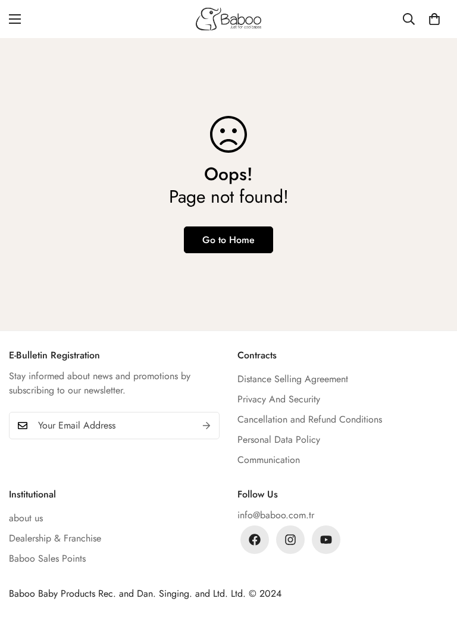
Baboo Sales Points (47, 558)
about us (26, 518)
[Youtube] (326, 539)
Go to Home (228, 240)
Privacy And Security (278, 399)
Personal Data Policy (278, 439)
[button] (434, 19)
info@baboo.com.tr (275, 515)
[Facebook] (254, 539)
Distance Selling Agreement (292, 379)
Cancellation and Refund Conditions (309, 419)
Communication (268, 460)
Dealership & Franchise (55, 538)
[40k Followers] (290, 539)
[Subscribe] (206, 425)
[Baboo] (228, 19)
